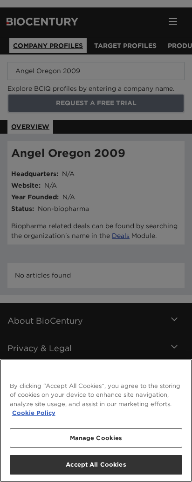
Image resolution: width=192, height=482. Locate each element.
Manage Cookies (96, 437)
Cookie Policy (33, 412)
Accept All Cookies (96, 464)
